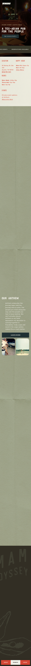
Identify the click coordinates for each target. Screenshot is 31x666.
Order (25, 662)
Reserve (15, 662)
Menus (6, 662)
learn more (15, 335)
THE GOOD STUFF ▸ (10, 36)
